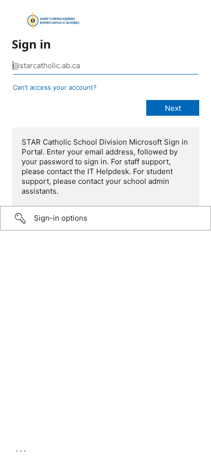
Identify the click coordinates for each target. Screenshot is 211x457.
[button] (105, 218)
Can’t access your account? (55, 87)
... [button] (21, 449)
